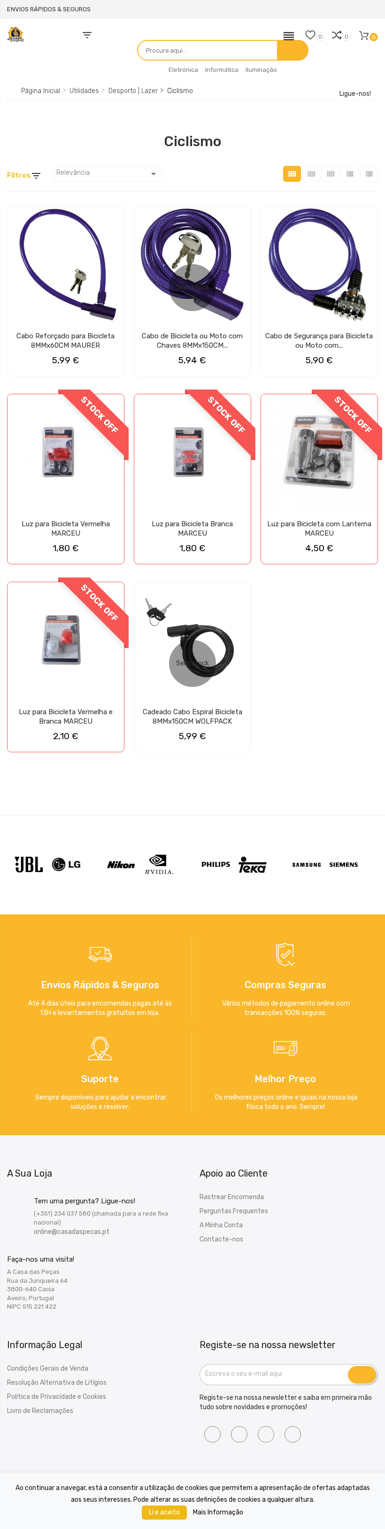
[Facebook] (212, 1434)
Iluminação (261, 69)
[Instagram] (239, 1434)
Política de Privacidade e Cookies (56, 1397)
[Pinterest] (293, 1434)
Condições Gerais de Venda (47, 1369)
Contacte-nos (221, 1239)
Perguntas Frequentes (234, 1211)
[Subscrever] (362, 1375)
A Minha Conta (221, 1225)
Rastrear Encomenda (232, 1197)
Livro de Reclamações (40, 1411)
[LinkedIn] (266, 1434)
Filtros (24, 175)
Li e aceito (164, 1512)
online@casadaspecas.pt (71, 1232)
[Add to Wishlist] (17, 217)
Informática (222, 69)
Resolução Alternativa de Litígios (57, 1383)
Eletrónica (183, 69)
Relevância (107, 173)
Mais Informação (218, 1512)
